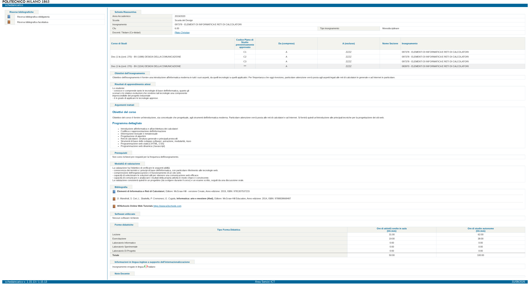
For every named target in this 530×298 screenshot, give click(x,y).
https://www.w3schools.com (167, 206)
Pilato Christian (182, 32)
